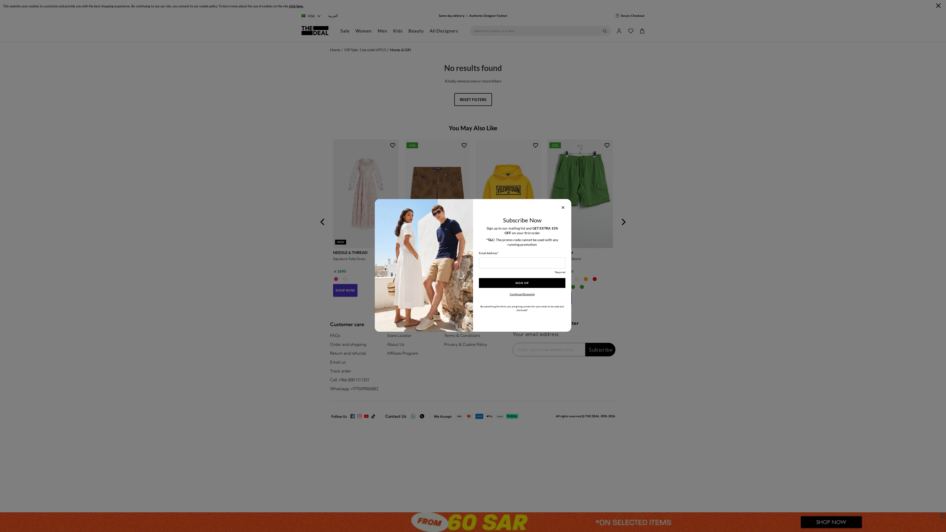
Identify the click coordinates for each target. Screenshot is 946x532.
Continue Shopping (522, 294)
